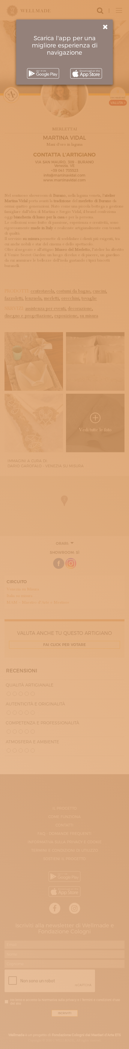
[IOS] (86, 73)
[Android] (43, 73)
